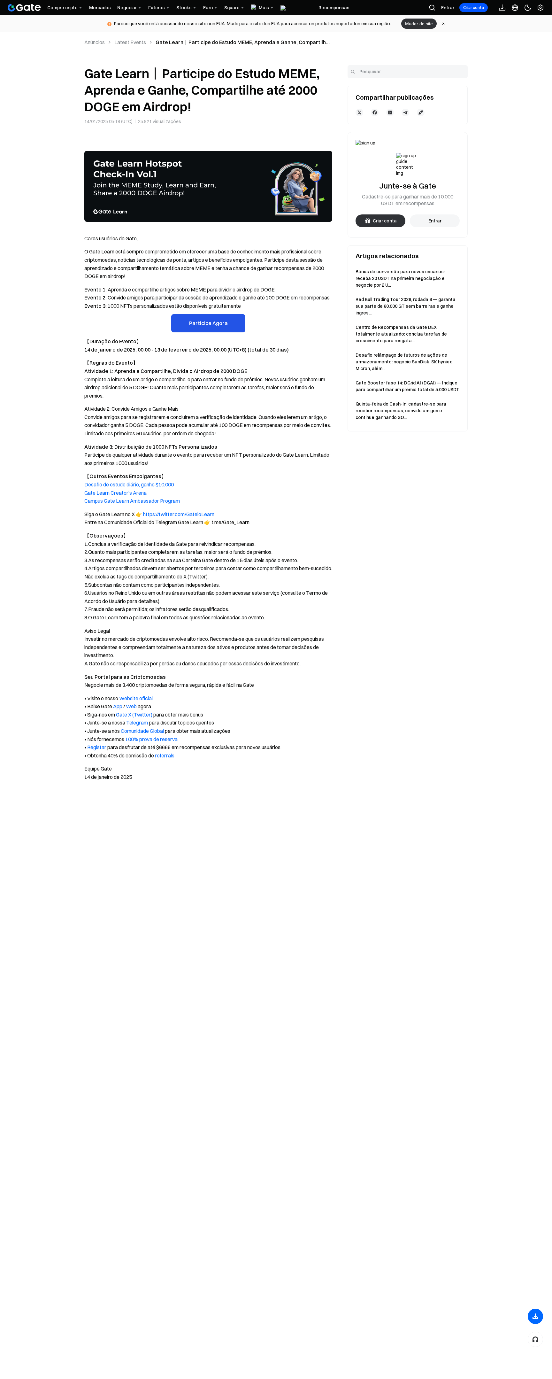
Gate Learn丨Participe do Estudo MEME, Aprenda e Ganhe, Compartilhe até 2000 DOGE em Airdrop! (242, 42)
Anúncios (94, 42)
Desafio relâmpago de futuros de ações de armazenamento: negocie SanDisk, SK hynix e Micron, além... (404, 361)
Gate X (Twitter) (134, 714)
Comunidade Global (142, 731)
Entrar (447, 7)
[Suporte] (535, 1339)
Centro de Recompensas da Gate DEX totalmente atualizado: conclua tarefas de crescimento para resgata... (401, 334)
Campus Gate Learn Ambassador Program (132, 501)
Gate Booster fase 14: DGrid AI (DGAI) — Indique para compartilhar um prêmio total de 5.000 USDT (407, 386)
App (117, 706)
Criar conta (473, 7)
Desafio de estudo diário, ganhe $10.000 (129, 484)
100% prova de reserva (151, 739)
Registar (96, 747)
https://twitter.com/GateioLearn (178, 514)
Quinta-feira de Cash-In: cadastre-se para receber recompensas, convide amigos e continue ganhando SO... (401, 410)
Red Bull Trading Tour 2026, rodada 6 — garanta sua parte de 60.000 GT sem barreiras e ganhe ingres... (406, 306)
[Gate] (24, 8)
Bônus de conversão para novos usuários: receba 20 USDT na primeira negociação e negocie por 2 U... (400, 278)
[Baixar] (535, 1316)
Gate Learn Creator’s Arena (115, 493)
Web (131, 706)
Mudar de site (419, 23)
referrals (164, 755)
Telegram (137, 722)
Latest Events (130, 42)
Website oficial (136, 698)
